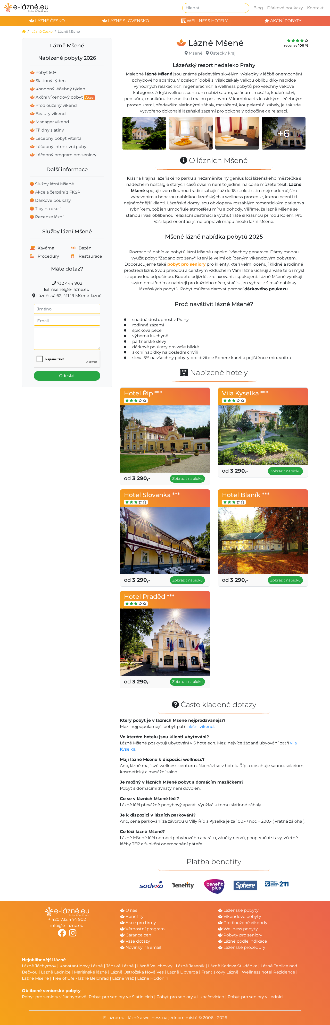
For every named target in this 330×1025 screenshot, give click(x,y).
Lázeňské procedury (243, 947)
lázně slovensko (128, 20)
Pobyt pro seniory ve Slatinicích (121, 996)
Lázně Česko (42, 31)
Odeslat (67, 375)
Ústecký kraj (222, 53)
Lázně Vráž (123, 978)
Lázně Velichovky (154, 965)
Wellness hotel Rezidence (268, 972)
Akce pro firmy (140, 922)
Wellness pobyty (240, 928)
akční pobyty (285, 20)
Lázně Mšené (35, 978)
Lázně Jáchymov (39, 965)
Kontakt (315, 7)
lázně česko (49, 20)
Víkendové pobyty (241, 916)
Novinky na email (143, 947)
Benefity (134, 916)
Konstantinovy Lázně (81, 965)
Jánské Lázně (120, 965)
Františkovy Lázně (219, 972)
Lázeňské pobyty (240, 910)
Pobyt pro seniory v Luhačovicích (190, 996)
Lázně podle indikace (244, 941)
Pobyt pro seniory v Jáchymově (54, 996)
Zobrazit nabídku (187, 478)
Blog (258, 7)
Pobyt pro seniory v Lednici (255, 996)
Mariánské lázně (90, 972)
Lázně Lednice (56, 972)
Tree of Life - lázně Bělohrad (80, 978)
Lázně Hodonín (152, 978)
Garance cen (138, 935)
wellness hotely (207, 20)
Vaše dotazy (137, 941)
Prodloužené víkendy (244, 922)
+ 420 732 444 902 (67, 919)
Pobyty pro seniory (242, 935)
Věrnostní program (145, 928)
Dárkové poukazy (285, 7)
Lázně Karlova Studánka (232, 965)
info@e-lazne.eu (67, 925)
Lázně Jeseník (190, 965)
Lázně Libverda (182, 972)
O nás (131, 910)
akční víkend (200, 726)
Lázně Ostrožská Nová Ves (137, 972)
